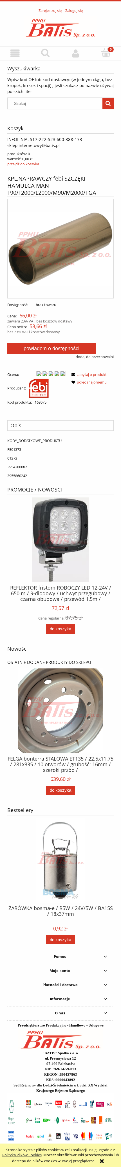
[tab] (60, 425)
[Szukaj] (108, 103)
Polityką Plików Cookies (22, 1154)
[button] (15, 53)
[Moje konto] (75, 53)
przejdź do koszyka (23, 163)
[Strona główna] (60, 26)
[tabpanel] (60, 458)
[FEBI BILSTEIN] (39, 388)
